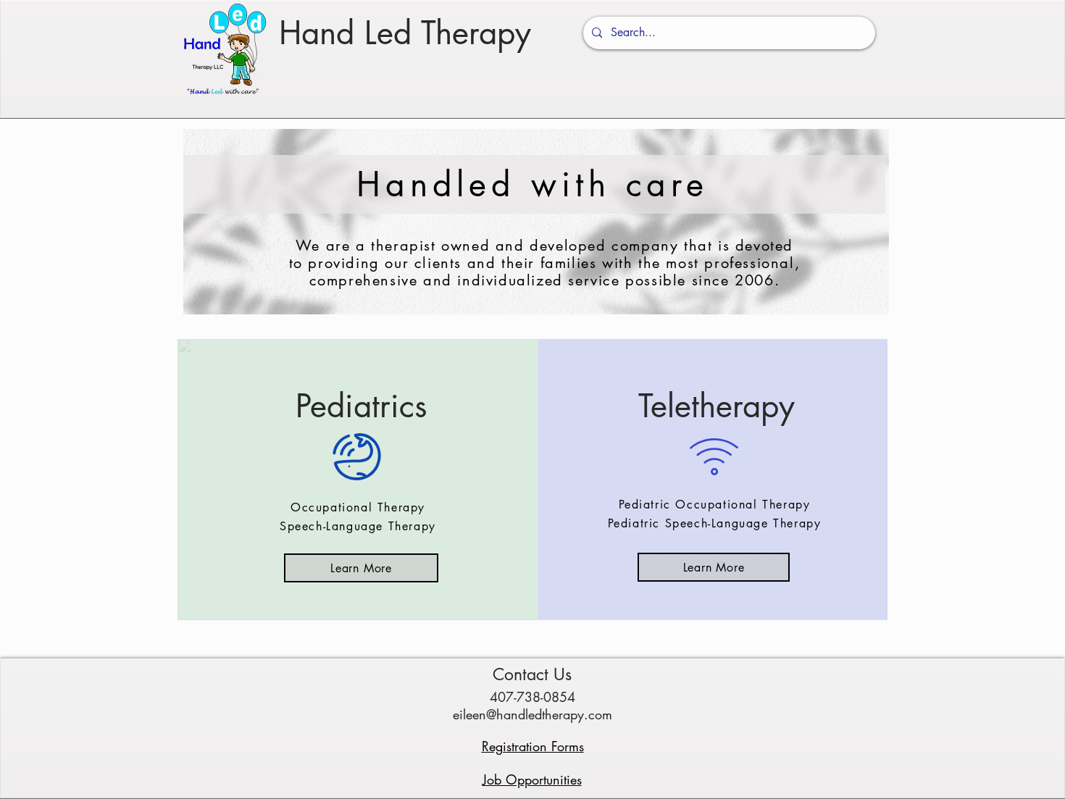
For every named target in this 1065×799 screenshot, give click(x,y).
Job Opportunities (532, 779)
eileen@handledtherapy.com (532, 714)
